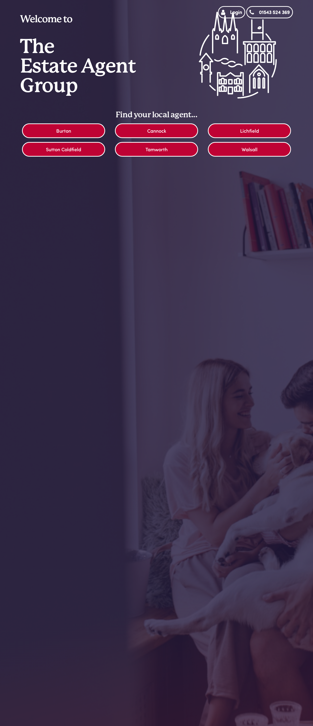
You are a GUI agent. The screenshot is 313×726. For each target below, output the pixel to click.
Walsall (249, 149)
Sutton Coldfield (63, 149)
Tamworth (156, 149)
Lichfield (249, 130)
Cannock (156, 130)
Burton (63, 130)
